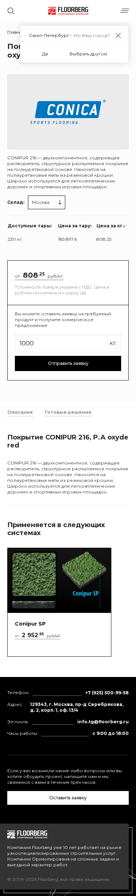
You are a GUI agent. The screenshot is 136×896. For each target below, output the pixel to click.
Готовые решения (68, 412)
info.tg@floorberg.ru (103, 721)
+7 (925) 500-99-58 (107, 692)
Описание (20, 412)
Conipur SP (30, 624)
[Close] (118, 35)
